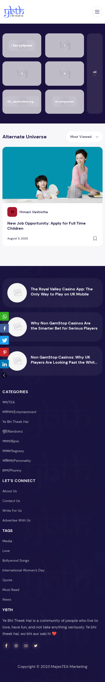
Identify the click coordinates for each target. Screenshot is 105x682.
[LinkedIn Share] (4, 364)
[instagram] (16, 646)
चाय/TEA (8, 402)
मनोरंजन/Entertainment (19, 412)
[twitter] (36, 646)
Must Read (10, 589)
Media (7, 541)
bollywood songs (15, 560)
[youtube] (26, 646)
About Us (9, 491)
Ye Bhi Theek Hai (15, 421)
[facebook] (6, 646)
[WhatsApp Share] (4, 316)
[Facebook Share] (4, 328)
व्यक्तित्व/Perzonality (16, 460)
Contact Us (11, 501)
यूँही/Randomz (12, 431)
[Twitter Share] (4, 340)
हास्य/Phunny (11, 470)
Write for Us (12, 510)
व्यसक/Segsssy (13, 451)
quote (7, 580)
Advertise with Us (16, 520)
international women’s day (23, 570)
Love (6, 551)
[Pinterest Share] (4, 352)
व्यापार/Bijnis (10, 441)
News (6, 599)
